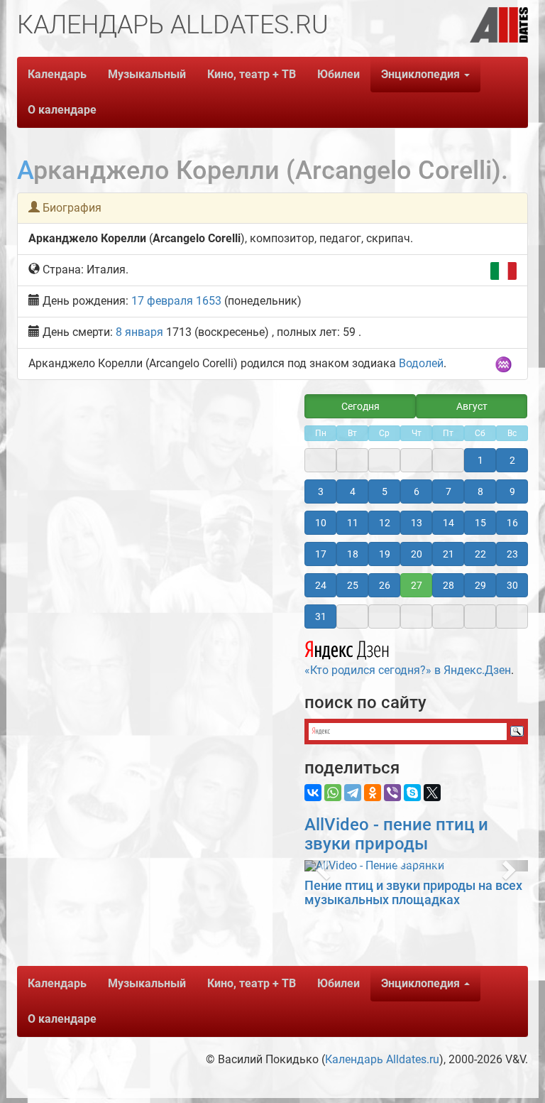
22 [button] (480, 554)
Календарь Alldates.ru (382, 1059)
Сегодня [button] (360, 406)
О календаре (62, 109)
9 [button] (512, 491)
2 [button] (512, 460)
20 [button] (416, 554)
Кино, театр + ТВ (251, 74)
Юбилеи (338, 74)
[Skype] (412, 792)
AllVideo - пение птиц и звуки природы (396, 834)
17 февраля (162, 301)
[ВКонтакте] (312, 792)
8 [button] (480, 491)
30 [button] (512, 585)
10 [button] (320, 522)
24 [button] (320, 585)
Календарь (57, 74)
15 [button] (480, 522)
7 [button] (448, 491)
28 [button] (448, 585)
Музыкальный (147, 74)
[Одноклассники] (372, 792)
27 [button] (416, 585)
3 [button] (321, 491)
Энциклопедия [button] (422, 74)
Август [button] (472, 406)
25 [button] (352, 585)
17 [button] (320, 554)
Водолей (421, 363)
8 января (139, 332)
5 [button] (384, 491)
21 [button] (448, 554)
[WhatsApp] (332, 792)
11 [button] (352, 522)
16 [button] (512, 522)
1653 (208, 301)
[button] (321, 865)
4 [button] (353, 491)
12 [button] (384, 522)
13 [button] (416, 522)
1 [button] (480, 460)
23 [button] (512, 554)
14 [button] (448, 522)
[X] (432, 792)
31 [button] (320, 616)
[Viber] (392, 792)
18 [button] (352, 554)
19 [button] (384, 554)
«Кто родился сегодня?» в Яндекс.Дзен (407, 670)
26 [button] (384, 585)
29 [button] (480, 585)
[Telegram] (352, 792)
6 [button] (416, 491)
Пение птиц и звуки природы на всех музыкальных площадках (413, 892)
